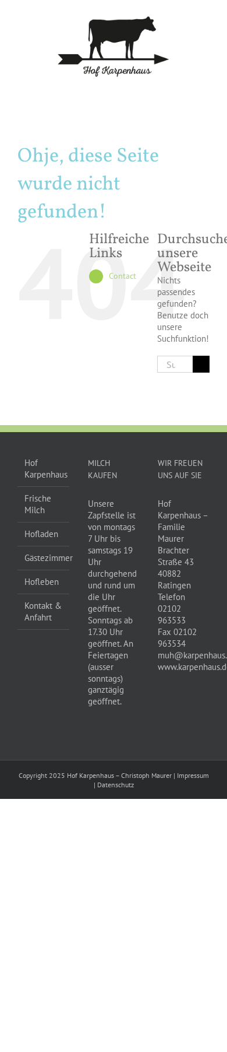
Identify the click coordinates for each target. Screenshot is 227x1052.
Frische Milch (37, 504)
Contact (122, 276)
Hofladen (41, 533)
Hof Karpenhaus (43, 468)
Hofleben (41, 581)
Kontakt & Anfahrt (43, 611)
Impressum (193, 775)
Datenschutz (115, 784)
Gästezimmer (43, 557)
